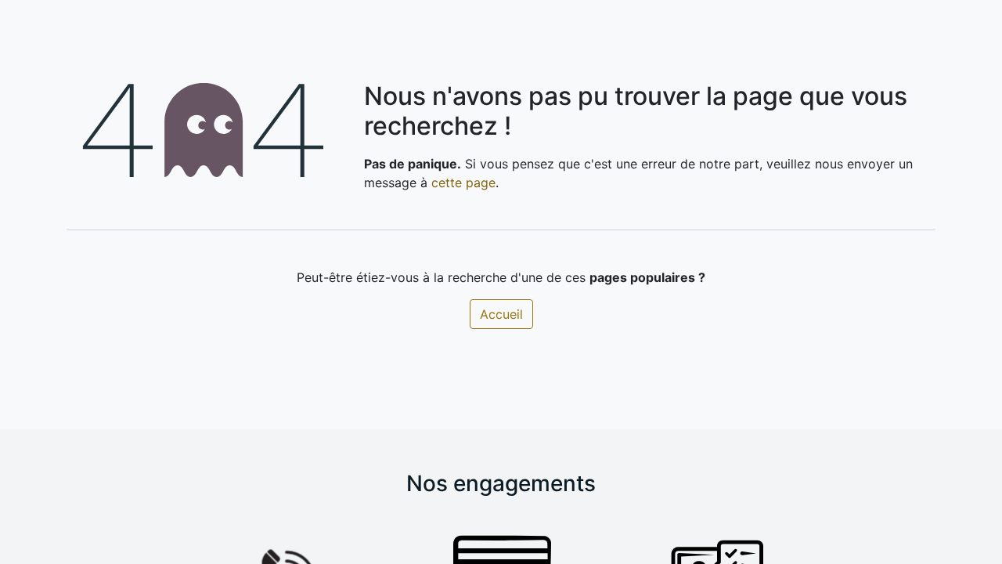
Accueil (501, 314)
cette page (463, 182)
